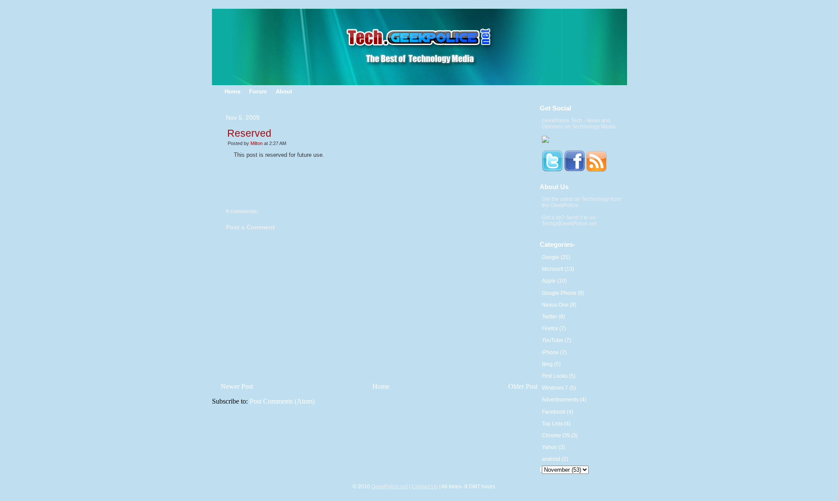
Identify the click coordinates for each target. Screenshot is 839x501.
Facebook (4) (557, 412)
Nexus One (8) (559, 305)
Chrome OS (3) (560, 435)
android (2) (555, 459)
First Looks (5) (559, 376)
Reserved (249, 133)
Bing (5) (551, 364)
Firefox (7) (554, 328)
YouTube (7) (556, 340)
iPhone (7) (554, 352)
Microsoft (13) (558, 269)
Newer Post (237, 386)
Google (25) (556, 257)
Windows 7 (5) (559, 388)
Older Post (522, 386)
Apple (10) (554, 281)
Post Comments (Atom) (282, 401)
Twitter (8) (553, 317)
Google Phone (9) (563, 293)
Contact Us (425, 487)
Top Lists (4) (556, 424)
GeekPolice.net (389, 487)
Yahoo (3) (553, 447)
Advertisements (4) (564, 400)
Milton (256, 143)
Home (380, 386)
